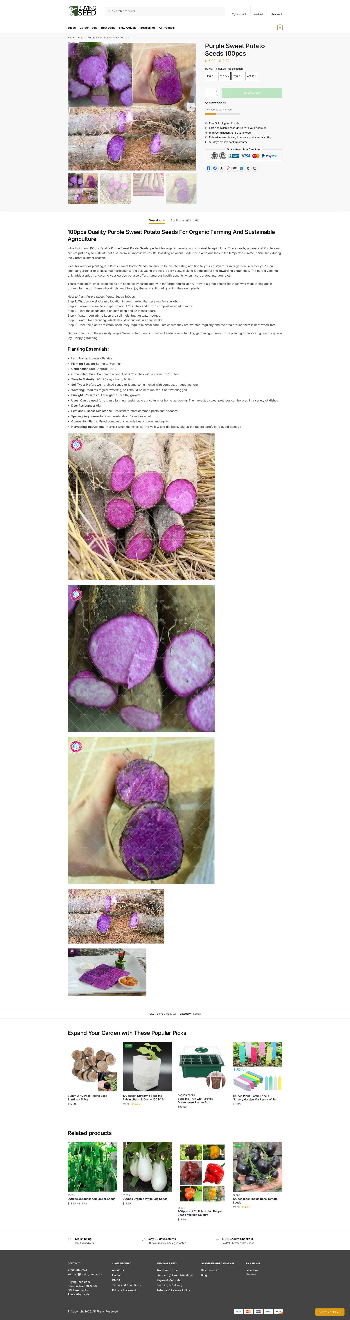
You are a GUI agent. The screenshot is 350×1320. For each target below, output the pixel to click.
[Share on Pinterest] (228, 168)
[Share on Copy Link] (254, 168)
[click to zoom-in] (132, 106)
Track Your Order (168, 1270)
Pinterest (251, 1274)
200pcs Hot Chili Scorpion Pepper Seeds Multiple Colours (200, 1213)
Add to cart (252, 93)
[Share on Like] (208, 168)
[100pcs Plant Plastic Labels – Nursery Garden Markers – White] (257, 1067)
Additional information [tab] (185, 220)
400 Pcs (251, 76)
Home (71, 37)
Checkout (276, 14)
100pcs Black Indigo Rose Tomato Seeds (255, 1200)
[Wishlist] (111, 1047)
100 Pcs (211, 76)
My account (239, 14)
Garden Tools (186, 1095)
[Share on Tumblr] (248, 168)
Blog (204, 1275)
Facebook (251, 1270)
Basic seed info (211, 1270)
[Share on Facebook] (215, 168)
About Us (118, 1270)
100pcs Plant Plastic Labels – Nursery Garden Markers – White (255, 1097)
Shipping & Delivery (169, 1285)
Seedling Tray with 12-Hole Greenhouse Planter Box (195, 1100)
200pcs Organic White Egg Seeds (145, 1199)
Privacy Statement (124, 1290)
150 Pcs (224, 76)
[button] (191, 107)
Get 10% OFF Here (330, 1312)
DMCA (116, 1280)
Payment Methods (168, 1280)
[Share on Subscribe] (241, 168)
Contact (117, 1275)
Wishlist (258, 14)
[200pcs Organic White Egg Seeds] (147, 1167)
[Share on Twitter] (221, 168)
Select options (92, 1226)
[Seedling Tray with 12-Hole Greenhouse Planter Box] (202, 1066)
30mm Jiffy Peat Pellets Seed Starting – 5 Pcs (87, 1097)
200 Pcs (238, 76)
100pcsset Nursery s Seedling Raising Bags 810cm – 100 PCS (143, 1097)
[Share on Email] (234, 168)
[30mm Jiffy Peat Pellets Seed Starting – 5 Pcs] (92, 1066)
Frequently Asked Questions (175, 1275)
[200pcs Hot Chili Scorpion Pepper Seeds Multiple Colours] (202, 1173)
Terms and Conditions (126, 1285)
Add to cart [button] (92, 1114)
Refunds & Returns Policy (173, 1290)
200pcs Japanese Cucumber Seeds (91, 1199)
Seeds (81, 37)
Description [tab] (157, 220)
